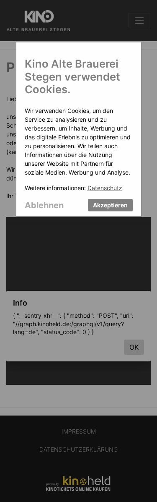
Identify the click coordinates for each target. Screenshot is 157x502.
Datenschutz (105, 187)
